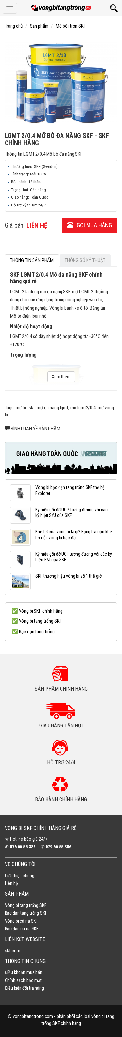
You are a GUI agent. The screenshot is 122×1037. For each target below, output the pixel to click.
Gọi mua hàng (93, 225)
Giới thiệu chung (19, 875)
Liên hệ (11, 883)
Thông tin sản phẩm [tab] (32, 260)
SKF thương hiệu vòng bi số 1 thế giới (68, 576)
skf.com (12, 950)
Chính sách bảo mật (23, 980)
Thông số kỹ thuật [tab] (85, 260)
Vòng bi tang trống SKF (25, 905)
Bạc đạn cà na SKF (21, 928)
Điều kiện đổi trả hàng (24, 988)
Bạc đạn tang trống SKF (26, 913)
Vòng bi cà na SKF (21, 920)
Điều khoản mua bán (23, 972)
